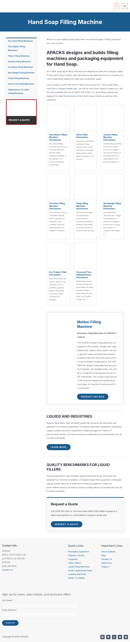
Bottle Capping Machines (80, 570)
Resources (106, 563)
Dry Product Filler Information (58, 273)
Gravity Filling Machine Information (110, 137)
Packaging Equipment (78, 551)
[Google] (114, 637)
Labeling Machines (77, 574)
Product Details (92, 396)
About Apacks (108, 551)
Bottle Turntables (76, 578)
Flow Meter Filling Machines (16, 48)
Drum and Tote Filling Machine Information (83, 275)
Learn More (59, 447)
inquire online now (68, 88)
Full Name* (7, 600)
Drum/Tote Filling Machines (21, 84)
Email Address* (9, 610)
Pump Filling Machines (18, 78)
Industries (73, 559)
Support (105, 566)
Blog (103, 555)
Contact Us (7, 570)
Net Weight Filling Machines (21, 72)
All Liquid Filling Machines (20, 41)
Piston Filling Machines (19, 56)
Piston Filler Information (82, 136)
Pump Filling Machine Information (82, 206)
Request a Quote (66, 524)
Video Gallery (74, 563)
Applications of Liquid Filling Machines (18, 91)
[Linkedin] (126, 637)
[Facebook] (102, 637)
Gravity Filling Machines (19, 61)
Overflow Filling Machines (20, 67)
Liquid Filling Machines (79, 566)
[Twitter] (108, 637)
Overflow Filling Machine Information (57, 206)
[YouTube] (120, 637)
